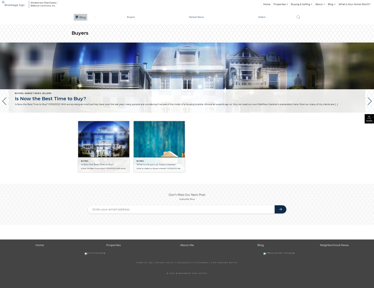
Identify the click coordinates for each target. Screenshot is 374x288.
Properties (281, 6)
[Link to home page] (14, 4)
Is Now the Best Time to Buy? (50, 98)
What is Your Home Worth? (354, 4)
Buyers (19, 93)
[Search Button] (298, 17)
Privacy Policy (165, 262)
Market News (33, 93)
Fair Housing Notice (224, 262)
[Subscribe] (280, 209)
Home (266, 4)
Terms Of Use (144, 262)
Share (369, 121)
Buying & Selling (302, 6)
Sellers (46, 93)
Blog (332, 6)
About (320, 6)
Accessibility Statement (192, 262)
